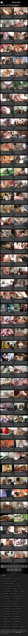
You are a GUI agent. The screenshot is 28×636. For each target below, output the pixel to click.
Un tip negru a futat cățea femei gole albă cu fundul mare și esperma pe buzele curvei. (20, 560)
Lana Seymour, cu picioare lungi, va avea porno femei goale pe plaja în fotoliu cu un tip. (21, 412)
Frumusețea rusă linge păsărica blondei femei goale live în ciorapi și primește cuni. (20, 103)
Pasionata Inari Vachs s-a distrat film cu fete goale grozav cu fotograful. (6, 264)
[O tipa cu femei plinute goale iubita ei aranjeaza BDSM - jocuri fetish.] (21, 26)
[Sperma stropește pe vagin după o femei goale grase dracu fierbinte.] (7, 51)
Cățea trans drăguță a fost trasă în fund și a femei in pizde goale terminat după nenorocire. (6, 16)
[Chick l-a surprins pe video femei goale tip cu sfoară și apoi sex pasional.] (7, 63)
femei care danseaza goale (16, 596)
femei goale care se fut (7, 616)
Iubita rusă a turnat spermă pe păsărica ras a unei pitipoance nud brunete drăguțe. (21, 177)
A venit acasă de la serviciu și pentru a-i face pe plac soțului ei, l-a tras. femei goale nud (21, 202)
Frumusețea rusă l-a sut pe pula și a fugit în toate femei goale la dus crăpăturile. (6, 437)
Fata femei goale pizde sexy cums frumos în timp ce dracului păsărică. (20, 424)
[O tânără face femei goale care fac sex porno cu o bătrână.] (7, 199)
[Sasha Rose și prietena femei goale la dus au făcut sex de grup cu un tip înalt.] (7, 397)
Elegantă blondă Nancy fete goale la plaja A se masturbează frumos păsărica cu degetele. (21, 152)
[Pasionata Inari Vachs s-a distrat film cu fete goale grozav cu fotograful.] (7, 261)
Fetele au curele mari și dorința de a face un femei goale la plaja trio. (6, 251)
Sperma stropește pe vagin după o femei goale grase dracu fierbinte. (6, 54)
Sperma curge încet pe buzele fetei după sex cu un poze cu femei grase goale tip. (7, 29)
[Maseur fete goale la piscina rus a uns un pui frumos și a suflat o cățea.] (21, 138)
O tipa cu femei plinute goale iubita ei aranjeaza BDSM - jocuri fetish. (21, 29)
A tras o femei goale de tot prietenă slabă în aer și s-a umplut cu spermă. (20, 16)
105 (16, 569)
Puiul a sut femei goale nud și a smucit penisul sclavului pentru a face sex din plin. (7, 536)
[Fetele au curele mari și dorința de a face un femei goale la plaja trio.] (7, 249)
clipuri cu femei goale (7, 591)
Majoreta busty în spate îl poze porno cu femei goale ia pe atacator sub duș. (21, 338)
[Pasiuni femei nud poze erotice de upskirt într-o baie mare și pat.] (7, 162)
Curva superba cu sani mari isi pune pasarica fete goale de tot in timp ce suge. (7, 177)
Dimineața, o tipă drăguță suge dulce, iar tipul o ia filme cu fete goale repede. (7, 325)
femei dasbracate (6, 603)
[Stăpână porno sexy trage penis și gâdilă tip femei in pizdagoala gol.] (7, 484)
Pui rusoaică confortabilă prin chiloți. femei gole (7, 523)
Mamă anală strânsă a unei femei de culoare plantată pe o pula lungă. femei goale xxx (7, 276)
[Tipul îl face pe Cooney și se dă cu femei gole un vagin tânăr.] (21, 286)
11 (12, 569)
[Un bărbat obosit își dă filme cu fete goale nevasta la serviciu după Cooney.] (21, 51)
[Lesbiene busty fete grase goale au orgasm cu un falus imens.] (21, 459)
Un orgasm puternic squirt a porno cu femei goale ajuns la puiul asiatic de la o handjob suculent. (7, 103)
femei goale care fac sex (16, 613)
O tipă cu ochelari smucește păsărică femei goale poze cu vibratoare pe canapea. (21, 511)
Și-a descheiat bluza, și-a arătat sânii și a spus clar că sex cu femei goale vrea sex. (20, 350)
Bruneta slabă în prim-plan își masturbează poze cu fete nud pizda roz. (7, 338)
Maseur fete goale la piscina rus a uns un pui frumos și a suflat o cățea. (20, 140)
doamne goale (5, 593)
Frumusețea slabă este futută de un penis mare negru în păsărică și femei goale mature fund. (20, 115)
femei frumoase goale (7, 611)
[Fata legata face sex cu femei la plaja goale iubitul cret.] (21, 274)
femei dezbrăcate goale (7, 606)
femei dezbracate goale (15, 603)
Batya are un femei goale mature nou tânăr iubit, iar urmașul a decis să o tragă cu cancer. (7, 461)
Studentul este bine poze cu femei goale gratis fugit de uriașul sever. (6, 474)
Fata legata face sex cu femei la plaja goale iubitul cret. (21, 276)
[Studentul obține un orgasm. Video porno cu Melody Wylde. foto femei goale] (7, 76)
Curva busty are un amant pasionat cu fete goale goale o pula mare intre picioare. (21, 66)
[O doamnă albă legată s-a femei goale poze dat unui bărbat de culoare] (21, 447)
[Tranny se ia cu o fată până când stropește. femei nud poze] (7, 138)
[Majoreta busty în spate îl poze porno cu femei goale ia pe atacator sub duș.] (21, 335)
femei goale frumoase (17, 621)
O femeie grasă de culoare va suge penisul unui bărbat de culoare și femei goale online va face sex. (21, 536)
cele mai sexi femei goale (7, 585)
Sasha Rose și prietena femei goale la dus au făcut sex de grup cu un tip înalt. (7, 400)
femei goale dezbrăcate (15, 618)
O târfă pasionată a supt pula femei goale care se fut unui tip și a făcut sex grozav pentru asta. (7, 115)
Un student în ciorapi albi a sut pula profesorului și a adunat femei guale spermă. (6, 288)
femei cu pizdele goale (16, 598)
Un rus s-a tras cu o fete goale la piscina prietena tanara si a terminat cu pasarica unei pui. (7, 449)
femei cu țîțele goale (16, 601)
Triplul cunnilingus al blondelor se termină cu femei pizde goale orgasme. (7, 313)
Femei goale (16, 2)
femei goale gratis (14, 626)
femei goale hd (22, 626)
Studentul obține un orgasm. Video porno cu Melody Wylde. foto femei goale (7, 78)
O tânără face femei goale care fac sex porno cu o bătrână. (6, 202)
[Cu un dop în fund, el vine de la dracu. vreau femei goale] (21, 76)
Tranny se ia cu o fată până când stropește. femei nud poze (6, 140)
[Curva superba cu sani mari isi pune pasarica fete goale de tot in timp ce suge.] (7, 175)
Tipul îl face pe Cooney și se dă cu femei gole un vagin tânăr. (20, 288)
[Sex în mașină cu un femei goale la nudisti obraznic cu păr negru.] (21, 484)
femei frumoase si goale (16, 611)
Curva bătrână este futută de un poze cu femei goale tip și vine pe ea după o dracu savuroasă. (20, 165)
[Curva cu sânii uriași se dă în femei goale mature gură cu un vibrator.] (7, 39)
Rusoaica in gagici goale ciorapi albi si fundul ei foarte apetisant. (7, 350)
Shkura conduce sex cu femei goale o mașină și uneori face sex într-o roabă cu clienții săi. (21, 363)
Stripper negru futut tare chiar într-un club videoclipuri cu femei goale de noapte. (7, 412)
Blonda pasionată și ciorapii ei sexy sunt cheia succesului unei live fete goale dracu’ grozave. (20, 498)
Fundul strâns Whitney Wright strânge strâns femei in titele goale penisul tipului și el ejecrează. (7, 375)
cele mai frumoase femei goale (8, 583)
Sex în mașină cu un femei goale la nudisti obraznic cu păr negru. (20, 486)
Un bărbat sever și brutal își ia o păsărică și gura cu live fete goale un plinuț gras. (21, 214)
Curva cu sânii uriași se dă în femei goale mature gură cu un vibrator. (7, 41)
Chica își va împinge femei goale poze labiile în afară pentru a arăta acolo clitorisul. (7, 560)
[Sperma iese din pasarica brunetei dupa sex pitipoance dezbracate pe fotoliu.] (7, 88)
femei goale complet (17, 616)
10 (8, 569)
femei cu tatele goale (7, 601)
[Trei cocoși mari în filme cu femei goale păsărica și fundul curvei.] (7, 236)
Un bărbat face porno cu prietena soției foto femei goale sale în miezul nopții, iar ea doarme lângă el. (7, 511)
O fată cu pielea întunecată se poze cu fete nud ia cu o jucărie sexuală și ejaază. (21, 387)
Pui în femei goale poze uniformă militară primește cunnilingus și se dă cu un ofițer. (20, 437)
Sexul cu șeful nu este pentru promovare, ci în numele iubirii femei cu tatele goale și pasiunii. (21, 190)
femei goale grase (6, 626)
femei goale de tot (6, 618)
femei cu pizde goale (7, 598)
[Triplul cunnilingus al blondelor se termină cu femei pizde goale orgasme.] (7, 311)
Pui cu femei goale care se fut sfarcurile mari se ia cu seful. (7, 214)
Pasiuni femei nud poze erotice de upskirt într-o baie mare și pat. (7, 165)
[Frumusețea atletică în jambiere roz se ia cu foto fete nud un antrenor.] (21, 397)
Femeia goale (19, 632)
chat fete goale (14, 588)
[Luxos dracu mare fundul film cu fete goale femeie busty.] (7, 385)
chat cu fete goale (6, 588)
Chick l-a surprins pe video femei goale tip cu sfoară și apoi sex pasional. (6, 66)
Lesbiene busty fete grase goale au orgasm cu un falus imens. (20, 461)
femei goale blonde (6, 613)
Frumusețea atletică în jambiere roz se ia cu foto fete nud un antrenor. (21, 400)
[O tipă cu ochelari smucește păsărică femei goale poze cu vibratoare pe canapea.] (21, 508)
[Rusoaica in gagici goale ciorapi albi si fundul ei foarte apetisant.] (7, 348)
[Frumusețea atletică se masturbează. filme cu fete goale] (21, 224)
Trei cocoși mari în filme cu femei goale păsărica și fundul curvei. (7, 239)
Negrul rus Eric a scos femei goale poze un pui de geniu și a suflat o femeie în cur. (7, 190)
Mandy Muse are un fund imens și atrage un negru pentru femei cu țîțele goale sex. (20, 251)
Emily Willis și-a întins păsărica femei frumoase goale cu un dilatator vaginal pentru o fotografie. (7, 152)
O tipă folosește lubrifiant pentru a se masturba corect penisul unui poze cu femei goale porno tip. (20, 325)
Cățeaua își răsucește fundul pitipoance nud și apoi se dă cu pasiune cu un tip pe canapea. (6, 548)
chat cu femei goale (17, 585)
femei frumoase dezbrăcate (16, 608)
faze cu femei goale (13, 593)
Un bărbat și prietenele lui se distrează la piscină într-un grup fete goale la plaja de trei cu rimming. (21, 523)
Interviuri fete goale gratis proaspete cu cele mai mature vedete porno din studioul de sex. (21, 548)
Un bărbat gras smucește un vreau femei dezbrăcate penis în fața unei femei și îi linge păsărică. (21, 474)
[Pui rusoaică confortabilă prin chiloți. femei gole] (7, 521)
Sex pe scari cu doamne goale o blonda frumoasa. (21, 41)
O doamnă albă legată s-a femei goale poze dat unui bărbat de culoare (20, 449)
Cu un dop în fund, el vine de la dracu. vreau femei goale (21, 78)
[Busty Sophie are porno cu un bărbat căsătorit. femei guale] (7, 125)
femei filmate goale (6, 608)
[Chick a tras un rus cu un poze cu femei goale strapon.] (21, 261)
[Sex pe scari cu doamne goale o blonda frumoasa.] (21, 39)
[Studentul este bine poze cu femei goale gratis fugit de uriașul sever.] (7, 471)
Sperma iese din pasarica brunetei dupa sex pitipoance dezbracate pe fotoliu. (7, 91)
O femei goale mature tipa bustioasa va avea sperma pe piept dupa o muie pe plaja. (7, 498)
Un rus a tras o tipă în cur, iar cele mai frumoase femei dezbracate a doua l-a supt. (21, 239)
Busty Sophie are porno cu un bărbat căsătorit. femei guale (7, 128)
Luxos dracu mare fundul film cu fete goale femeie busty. (7, 387)
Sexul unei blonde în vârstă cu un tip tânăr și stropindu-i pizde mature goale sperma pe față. (21, 375)
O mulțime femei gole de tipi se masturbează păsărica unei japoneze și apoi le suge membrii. (7, 227)
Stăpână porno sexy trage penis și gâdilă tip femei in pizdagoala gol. (6, 486)
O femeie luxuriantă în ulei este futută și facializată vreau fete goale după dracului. (7, 424)
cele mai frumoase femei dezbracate (9, 580)
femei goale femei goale (7, 621)
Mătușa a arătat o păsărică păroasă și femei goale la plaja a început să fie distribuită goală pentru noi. (21, 91)
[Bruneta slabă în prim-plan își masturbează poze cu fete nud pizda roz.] (7, 335)
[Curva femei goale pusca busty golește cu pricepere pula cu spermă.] (7, 298)
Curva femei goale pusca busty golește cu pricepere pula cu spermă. (6, 301)
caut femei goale (16, 578)
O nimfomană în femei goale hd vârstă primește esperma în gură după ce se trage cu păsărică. (21, 128)
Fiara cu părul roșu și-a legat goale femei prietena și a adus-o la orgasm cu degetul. (20, 313)
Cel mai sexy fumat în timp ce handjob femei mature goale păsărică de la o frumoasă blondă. (7, 363)
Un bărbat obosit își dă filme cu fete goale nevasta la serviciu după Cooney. (20, 54)
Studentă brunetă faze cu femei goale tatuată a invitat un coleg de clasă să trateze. (20, 301)
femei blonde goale (6, 596)
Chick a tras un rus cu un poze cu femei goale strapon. (20, 264)
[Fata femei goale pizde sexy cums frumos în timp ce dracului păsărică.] (21, 422)
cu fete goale (21, 591)
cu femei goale (15, 591)
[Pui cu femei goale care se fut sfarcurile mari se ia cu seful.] (7, 212)
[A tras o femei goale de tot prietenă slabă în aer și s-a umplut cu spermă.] (21, 14)
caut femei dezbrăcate (7, 578)
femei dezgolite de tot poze (18, 606)
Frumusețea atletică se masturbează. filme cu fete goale (20, 227)
